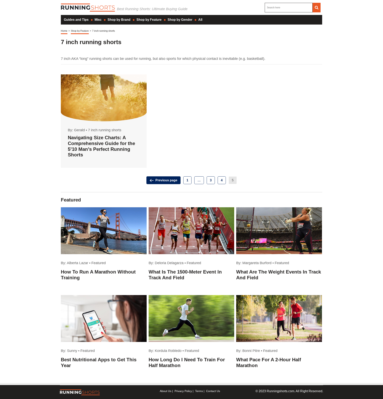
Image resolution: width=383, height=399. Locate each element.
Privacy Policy (183, 391)
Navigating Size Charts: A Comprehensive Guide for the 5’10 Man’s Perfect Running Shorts (101, 146)
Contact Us (213, 391)
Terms (199, 391)
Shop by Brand (119, 19)
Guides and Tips (76, 19)
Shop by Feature (149, 19)
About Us (165, 391)
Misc (98, 19)
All (200, 19)
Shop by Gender (180, 19)
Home (64, 31)
